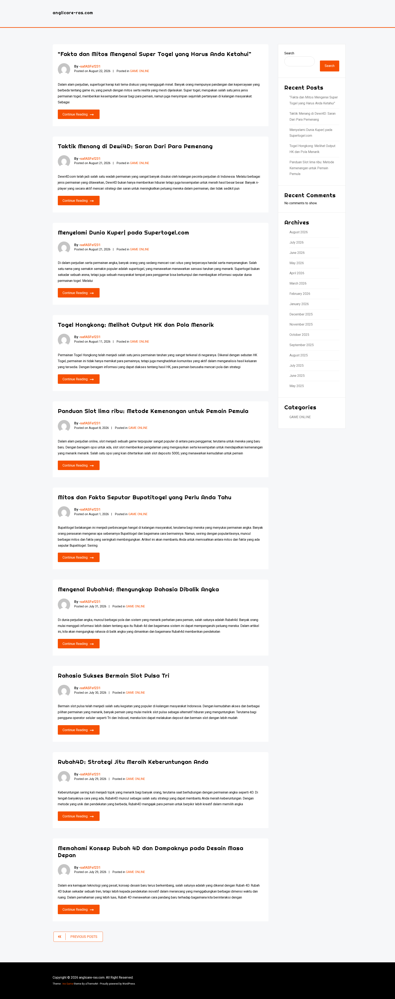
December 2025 (301, 314)
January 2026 (299, 304)
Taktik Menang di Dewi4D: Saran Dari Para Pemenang (135, 146)
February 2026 (299, 294)
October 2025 (299, 335)
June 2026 (297, 253)
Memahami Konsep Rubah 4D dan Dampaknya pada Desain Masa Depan (150, 851)
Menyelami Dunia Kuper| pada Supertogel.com (123, 232)
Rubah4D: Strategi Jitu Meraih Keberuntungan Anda (133, 761)
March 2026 (298, 283)
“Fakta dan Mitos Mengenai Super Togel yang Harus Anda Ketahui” (154, 53)
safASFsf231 (90, 66)
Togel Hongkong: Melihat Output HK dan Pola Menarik (136, 324)
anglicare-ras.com (73, 12)
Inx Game (68, 983)
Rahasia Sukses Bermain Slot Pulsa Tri (114, 675)
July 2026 (296, 242)
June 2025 (297, 376)
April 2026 (296, 273)
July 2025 (296, 366)
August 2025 (298, 355)
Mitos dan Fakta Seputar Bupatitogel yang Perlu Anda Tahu (144, 497)
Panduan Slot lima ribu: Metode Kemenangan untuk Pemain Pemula (153, 410)
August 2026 (298, 232)
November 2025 (301, 324)
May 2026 (296, 263)
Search (289, 53)
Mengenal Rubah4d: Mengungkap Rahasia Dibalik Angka (138, 589)
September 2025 (301, 345)
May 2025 (296, 386)
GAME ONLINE (139, 71)
